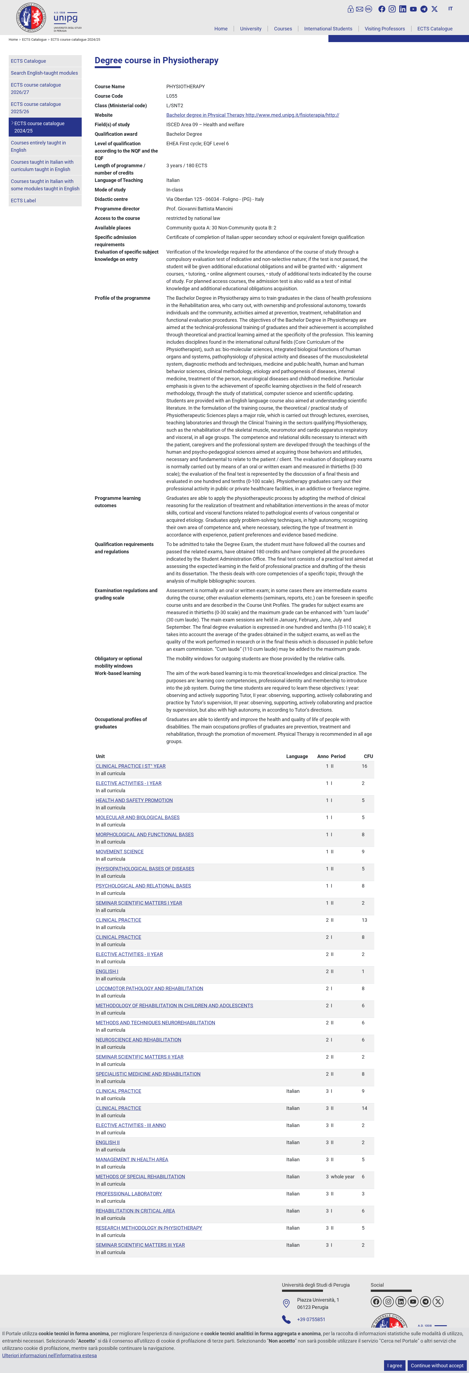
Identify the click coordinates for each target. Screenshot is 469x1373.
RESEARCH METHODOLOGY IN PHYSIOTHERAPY (149, 1228)
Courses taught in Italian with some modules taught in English (45, 184)
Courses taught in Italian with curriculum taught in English (42, 165)
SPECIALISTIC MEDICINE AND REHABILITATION (148, 1074)
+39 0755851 (311, 1319)
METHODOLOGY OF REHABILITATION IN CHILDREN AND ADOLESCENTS (174, 1005)
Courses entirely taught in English (38, 146)
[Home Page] (48, 17)
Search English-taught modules (44, 73)
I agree (394, 1365)
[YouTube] (413, 8)
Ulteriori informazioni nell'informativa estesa (49, 1355)
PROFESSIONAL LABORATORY (129, 1194)
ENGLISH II (108, 1142)
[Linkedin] (402, 8)
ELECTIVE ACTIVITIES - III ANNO (131, 1125)
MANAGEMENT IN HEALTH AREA (132, 1159)
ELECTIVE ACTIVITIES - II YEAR (129, 954)
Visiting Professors (385, 28)
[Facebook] (381, 8)
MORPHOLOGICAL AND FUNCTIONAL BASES (145, 834)
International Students (328, 28)
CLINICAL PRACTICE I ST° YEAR (131, 766)
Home (221, 28)
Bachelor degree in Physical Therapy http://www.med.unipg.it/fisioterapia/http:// (252, 115)
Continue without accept (437, 1365)
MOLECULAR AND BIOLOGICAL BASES (138, 817)
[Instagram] (392, 8)
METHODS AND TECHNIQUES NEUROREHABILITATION (155, 1022)
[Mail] (359, 8)
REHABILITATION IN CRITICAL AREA (135, 1211)
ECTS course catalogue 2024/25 (39, 127)
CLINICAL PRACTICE (118, 920)
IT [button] (450, 8)
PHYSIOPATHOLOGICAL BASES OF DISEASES (145, 869)
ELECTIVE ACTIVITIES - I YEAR (128, 783)
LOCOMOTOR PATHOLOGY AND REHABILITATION (149, 988)
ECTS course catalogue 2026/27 (36, 88)
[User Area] (350, 8)
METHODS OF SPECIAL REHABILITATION (140, 1176)
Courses (283, 28)
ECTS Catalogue (435, 28)
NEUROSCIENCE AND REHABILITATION (138, 1040)
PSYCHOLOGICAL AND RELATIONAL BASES (143, 886)
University (251, 28)
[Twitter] (434, 8)
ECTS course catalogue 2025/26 (36, 107)
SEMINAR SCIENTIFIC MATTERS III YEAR (140, 1245)
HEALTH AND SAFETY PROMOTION (134, 800)
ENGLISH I (107, 971)
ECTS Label (23, 200)
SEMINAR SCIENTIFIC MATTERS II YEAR (139, 1057)
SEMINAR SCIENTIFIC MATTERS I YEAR (139, 903)
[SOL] (368, 8)
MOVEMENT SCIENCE (120, 851)
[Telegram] (423, 8)
